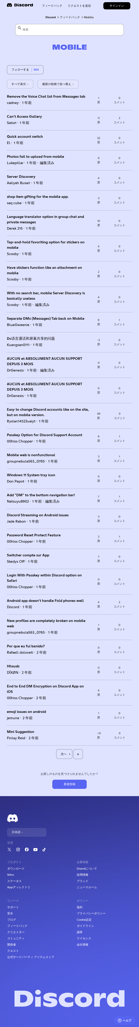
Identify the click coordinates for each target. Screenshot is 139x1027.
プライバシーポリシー (91, 913)
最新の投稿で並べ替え (57, 84)
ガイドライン (85, 925)
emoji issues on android (26, 712)
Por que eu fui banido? (26, 646)
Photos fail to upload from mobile (35, 156)
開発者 (11, 944)
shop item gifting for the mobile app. (38, 197)
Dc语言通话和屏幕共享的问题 (31, 338)
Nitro (10, 874)
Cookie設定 (84, 919)
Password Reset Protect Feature (34, 535)
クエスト (13, 950)
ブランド (82, 881)
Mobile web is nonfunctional (31, 455)
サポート (13, 907)
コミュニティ (16, 938)
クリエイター (16, 932)
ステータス (14, 881)
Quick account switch (25, 136)
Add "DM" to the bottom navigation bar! (41, 495)
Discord (50, 17)
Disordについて (87, 868)
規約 (80, 907)
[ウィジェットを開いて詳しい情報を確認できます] (124, 1020)
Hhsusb (13, 666)
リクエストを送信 (79, 5)
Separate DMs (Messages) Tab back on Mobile (45, 318)
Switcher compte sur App (28, 555)
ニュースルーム (87, 887)
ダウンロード (16, 868)
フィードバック (52, 5)
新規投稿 (69, 784)
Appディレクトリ (18, 887)
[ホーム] (20, 6)
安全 (10, 913)
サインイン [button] (116, 5)
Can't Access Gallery (24, 116)
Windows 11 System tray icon (31, 475)
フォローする (20, 69)
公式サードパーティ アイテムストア (30, 957)
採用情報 (82, 874)
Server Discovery (21, 177)
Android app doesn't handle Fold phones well (45, 601)
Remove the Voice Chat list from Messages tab (46, 96)
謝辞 (80, 932)
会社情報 (82, 944)
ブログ (11, 919)
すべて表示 (19, 84)
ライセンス (84, 938)
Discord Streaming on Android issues (38, 515)
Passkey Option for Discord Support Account (44, 435)
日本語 (16, 832)
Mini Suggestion (20, 732)
